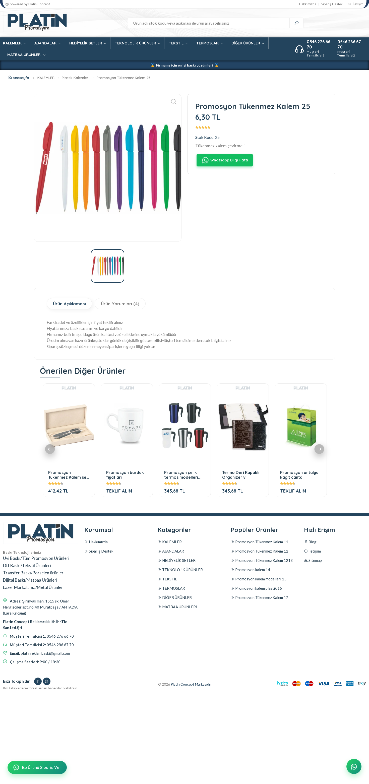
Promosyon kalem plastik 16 (258, 588)
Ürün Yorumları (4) (120, 303)
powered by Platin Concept (30, 4)
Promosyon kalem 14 (252, 569)
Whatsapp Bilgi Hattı (229, 160)
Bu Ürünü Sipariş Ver (41, 767)
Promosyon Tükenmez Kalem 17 (261, 597)
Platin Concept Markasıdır (191, 684)
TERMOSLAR (208, 43)
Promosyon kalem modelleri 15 (260, 579)
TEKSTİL (176, 43)
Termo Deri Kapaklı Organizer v (240, 474)
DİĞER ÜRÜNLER (246, 43)
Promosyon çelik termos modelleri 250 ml (181, 474)
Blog (312, 541)
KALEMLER (13, 43)
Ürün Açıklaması (69, 303)
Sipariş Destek (332, 4)
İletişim (357, 4)
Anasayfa (21, 78)
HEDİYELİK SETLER (86, 43)
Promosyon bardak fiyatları (125, 474)
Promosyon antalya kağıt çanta (299, 474)
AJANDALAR (45, 43)
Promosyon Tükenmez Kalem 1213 (263, 560)
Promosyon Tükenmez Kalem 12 (261, 551)
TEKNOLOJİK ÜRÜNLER (136, 43)
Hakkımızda (307, 4)
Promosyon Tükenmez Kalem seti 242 (68, 474)
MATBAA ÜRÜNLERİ (24, 54)
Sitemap (315, 560)
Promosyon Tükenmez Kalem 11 (261, 541)
